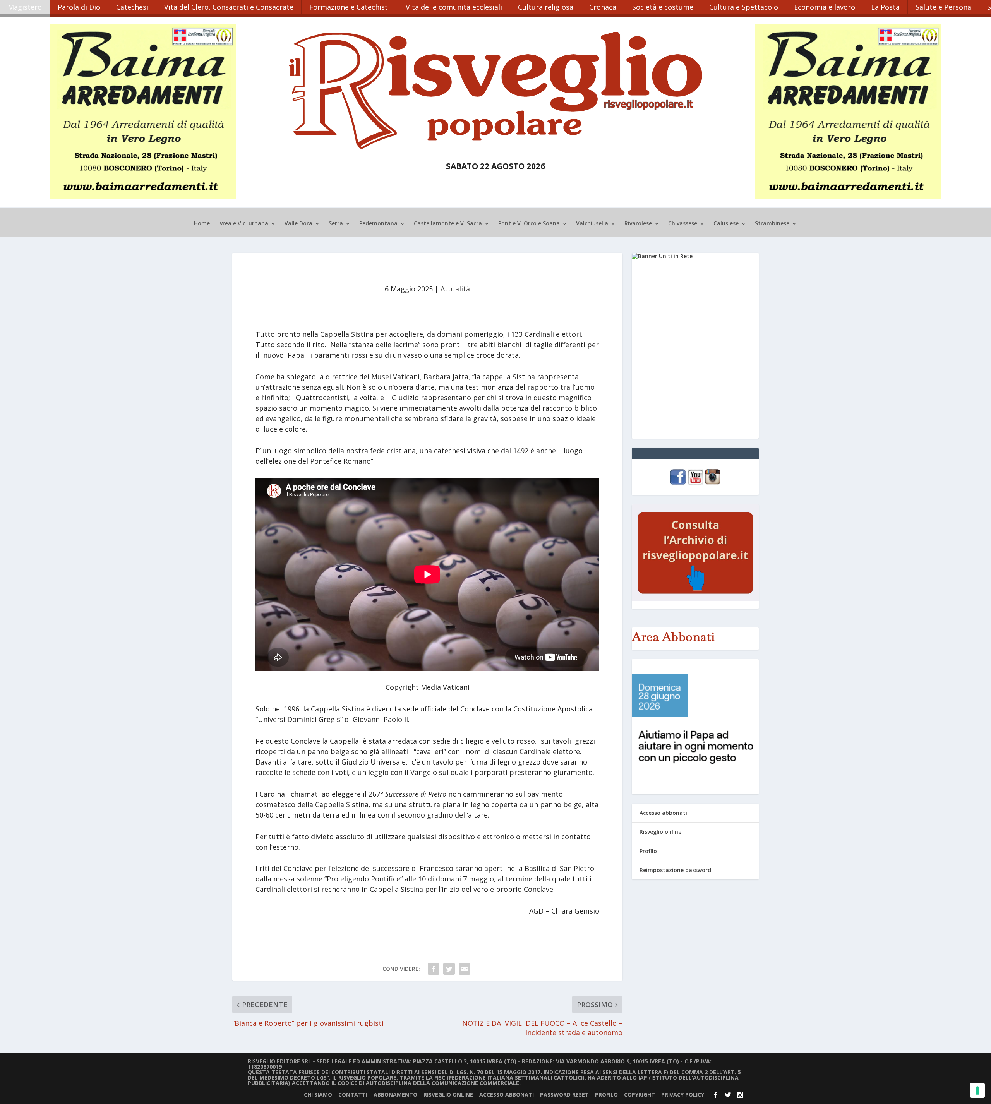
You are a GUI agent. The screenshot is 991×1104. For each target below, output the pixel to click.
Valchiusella (592, 224)
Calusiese (726, 224)
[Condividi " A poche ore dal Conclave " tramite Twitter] (449, 969)
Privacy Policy (682, 1094)
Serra (336, 224)
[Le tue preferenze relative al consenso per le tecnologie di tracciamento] (977, 1090)
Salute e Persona (943, 7)
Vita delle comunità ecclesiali (454, 7)
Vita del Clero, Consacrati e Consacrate (228, 7)
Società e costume (662, 7)
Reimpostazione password (675, 870)
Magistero (25, 7)
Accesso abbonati (663, 812)
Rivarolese (638, 224)
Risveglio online (660, 831)
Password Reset (564, 1094)
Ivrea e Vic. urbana (243, 224)
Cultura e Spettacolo (743, 7)
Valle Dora (298, 224)
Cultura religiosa (545, 7)
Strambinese (772, 224)
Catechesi (132, 7)
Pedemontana (378, 224)
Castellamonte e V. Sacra (448, 224)
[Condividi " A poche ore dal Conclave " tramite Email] (464, 969)
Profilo (648, 851)
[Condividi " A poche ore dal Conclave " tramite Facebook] (433, 969)
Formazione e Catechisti (349, 7)
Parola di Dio (79, 7)
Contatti (352, 1094)
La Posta (885, 7)
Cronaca (602, 7)
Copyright (639, 1094)
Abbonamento (395, 1094)
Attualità (455, 288)
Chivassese (682, 224)
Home (202, 224)
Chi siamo (318, 1094)
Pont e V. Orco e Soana (529, 224)
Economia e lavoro (824, 7)
